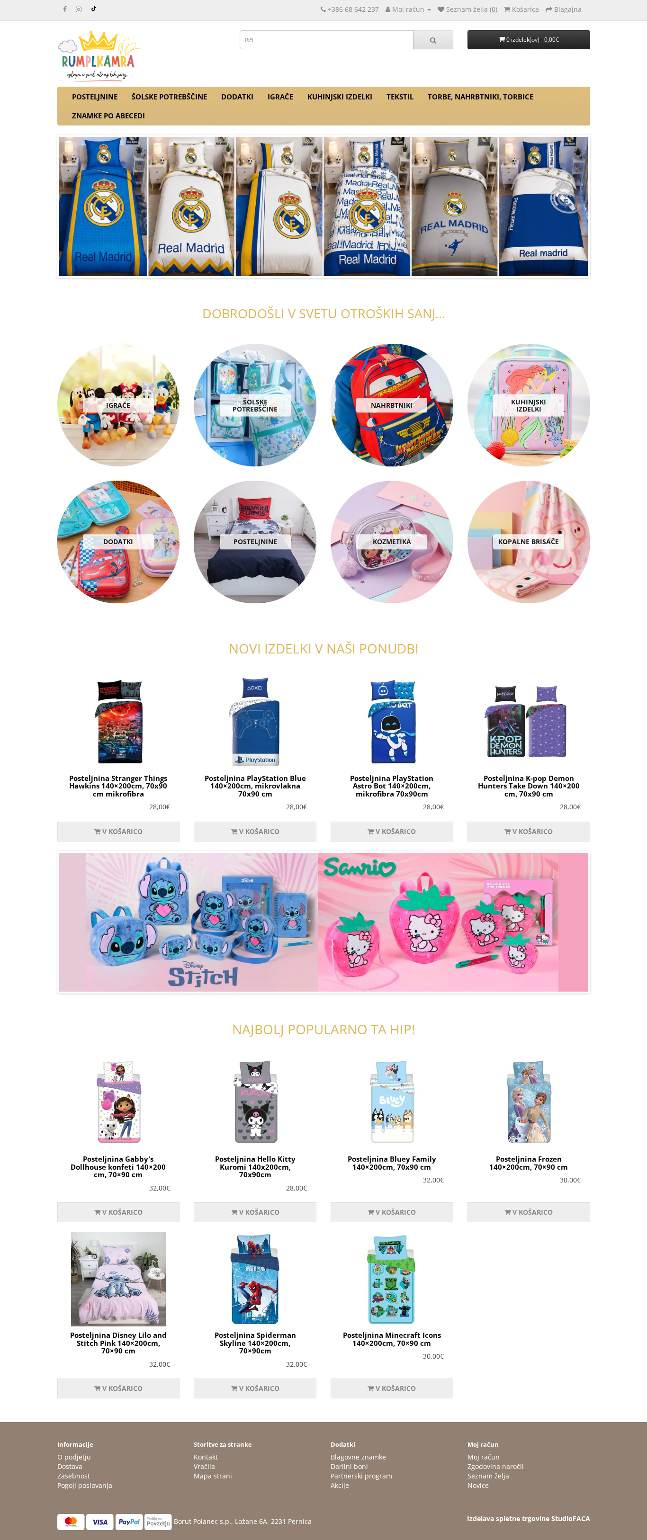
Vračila (204, 1466)
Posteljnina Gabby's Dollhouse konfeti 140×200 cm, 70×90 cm (118, 1166)
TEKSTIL (399, 96)
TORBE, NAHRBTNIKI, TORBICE (480, 96)
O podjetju (74, 1456)
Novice (478, 1485)
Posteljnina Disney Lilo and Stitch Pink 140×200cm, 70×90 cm (118, 1342)
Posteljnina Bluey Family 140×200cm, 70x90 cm (392, 1163)
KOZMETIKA (392, 541)
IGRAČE (280, 96)
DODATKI (237, 96)
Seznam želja (488, 1475)
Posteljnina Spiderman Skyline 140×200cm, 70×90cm (255, 1342)
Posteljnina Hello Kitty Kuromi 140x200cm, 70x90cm (255, 1166)
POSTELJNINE (94, 96)
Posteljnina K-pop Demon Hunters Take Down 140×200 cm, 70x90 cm (529, 785)
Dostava (69, 1466)
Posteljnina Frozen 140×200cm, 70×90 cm (528, 1163)
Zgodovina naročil (495, 1466)
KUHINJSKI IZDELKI (339, 96)
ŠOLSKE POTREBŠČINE (169, 96)
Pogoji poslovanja (84, 1485)
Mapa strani (213, 1475)
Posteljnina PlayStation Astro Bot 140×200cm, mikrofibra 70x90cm (391, 785)
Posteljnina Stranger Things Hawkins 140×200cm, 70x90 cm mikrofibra (118, 785)
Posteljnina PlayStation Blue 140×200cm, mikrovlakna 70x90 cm (255, 785)
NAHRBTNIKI (392, 405)
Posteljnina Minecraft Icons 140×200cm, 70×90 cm (392, 1339)
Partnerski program (361, 1475)
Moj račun (483, 1456)
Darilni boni (349, 1466)
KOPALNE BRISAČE (528, 541)
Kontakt (206, 1456)
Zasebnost (73, 1475)
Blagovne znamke (358, 1456)
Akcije (340, 1485)
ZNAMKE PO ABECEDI (108, 115)
